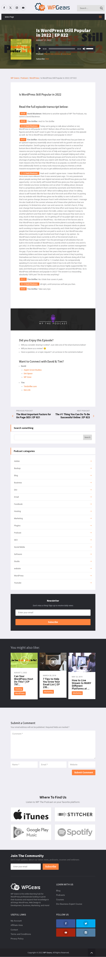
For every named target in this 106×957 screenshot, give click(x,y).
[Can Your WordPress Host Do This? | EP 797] (24, 660)
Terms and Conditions (21, 934)
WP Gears (47, 952)
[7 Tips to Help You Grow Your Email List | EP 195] (53, 662)
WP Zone (27, 377)
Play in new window (52, 54)
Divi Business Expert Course (69, 904)
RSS (47, 59)
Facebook (18, 504)
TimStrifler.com (30, 386)
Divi (15, 490)
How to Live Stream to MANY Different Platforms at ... (81, 684)
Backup (17, 468)
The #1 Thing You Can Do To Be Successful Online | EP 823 (72, 416)
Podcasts (60, 895)
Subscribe (53, 622)
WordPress (18, 576)
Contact (14, 930)
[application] (65, 48)
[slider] (90, 48)
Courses (60, 899)
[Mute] (84, 48)
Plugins (17, 525)
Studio (17, 561)
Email (16, 497)
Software (18, 554)
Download (66, 54)
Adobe (17, 461)
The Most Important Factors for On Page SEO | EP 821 (33, 416)
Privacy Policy (17, 938)
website (17, 568)
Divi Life (27, 390)
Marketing (18, 518)
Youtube (17, 583)
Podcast (17, 533)
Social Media (19, 547)
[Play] (39, 48)
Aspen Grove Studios (33, 370)
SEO (16, 540)
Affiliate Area (17, 925)
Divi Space (28, 373)
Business (18, 483)
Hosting (17, 511)
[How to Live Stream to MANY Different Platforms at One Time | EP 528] (82, 662)
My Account (16, 921)
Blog (16, 475)
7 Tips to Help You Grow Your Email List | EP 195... (51, 683)
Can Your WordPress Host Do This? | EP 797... (23, 680)
